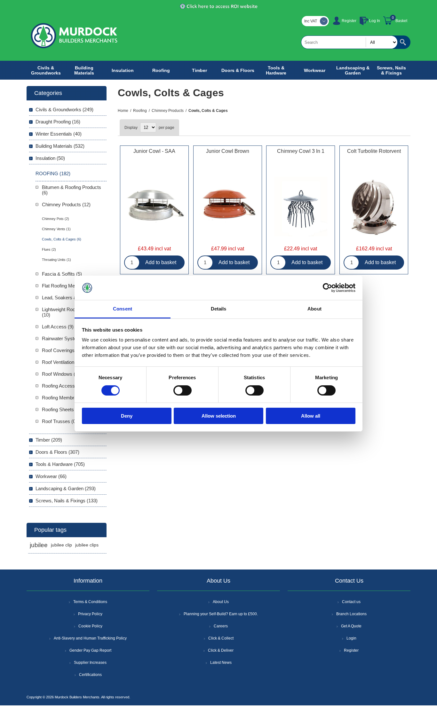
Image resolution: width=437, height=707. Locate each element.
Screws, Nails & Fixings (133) (67, 500)
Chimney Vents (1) (56, 229)
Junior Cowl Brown (227, 151)
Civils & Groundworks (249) (64, 109)
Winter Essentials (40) (59, 134)
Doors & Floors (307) (57, 452)
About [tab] (314, 308)
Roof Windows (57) (62, 374)
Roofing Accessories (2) (67, 386)
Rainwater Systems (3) (66, 338)
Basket (401, 21)
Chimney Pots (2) (55, 219)
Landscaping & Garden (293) (66, 488)
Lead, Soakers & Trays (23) (70, 297)
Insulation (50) (50, 158)
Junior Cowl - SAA (154, 151)
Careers (221, 626)
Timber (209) (49, 440)
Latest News (221, 662)
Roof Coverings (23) (63, 350)
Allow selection (219, 416)
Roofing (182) (53, 173)
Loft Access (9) (58, 326)
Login (351, 638)
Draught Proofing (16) (58, 121)
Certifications (90, 674)
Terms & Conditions (90, 602)
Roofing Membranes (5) (66, 397)
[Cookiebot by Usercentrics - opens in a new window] (327, 288)
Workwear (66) (51, 476)
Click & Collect (221, 638)
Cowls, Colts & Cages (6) (61, 239)
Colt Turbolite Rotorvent (374, 151)
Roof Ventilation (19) (63, 362)
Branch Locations (351, 614)
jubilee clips (87, 545)
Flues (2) (49, 249)
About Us (221, 602)
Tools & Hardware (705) (60, 464)
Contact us (351, 602)
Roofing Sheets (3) (61, 409)
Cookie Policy (90, 626)
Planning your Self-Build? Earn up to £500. (221, 614)
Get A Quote (351, 626)
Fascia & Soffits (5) (62, 274)
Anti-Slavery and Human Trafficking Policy (90, 638)
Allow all (310, 416)
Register (349, 21)
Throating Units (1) (56, 260)
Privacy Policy (90, 614)
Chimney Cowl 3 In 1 (300, 151)
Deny (126, 416)
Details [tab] (218, 308)
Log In (374, 21)
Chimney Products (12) (66, 204)
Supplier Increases (90, 662)
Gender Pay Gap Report (90, 650)
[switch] (182, 390)
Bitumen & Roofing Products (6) (71, 190)
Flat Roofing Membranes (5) (71, 285)
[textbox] (349, 42)
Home (123, 110)
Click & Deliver (221, 650)
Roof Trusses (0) (59, 421)
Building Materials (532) (60, 146)
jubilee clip (61, 545)
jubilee (39, 545)
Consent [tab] (122, 308)
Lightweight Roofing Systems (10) (72, 312)
